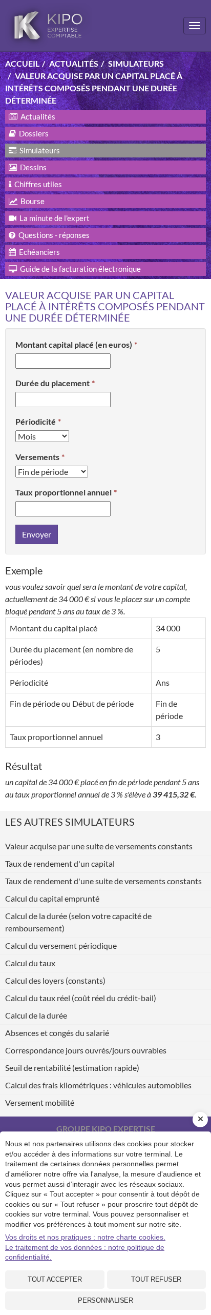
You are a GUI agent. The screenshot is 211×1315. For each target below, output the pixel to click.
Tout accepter (55, 1279)
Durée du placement (52, 383)
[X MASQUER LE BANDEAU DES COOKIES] (200, 1119)
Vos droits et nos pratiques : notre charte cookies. (85, 1237)
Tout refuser (156, 1279)
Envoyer (36, 534)
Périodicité (35, 421)
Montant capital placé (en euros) (73, 344)
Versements (37, 457)
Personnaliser (105, 1300)
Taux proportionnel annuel (63, 492)
